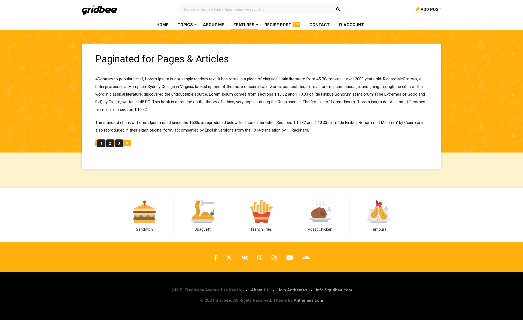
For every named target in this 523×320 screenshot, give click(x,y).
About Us (260, 290)
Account (353, 24)
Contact (319, 24)
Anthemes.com (308, 300)
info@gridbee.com (334, 290)
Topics (185, 24)
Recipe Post (281, 24)
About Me (213, 24)
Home (162, 24)
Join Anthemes (292, 290)
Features (243, 24)
